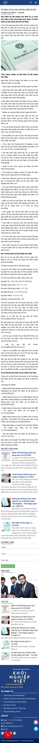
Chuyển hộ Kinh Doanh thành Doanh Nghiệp (19, 699)
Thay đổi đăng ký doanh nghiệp (14, 702)
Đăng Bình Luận (9, 566)
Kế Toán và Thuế (9, 705)
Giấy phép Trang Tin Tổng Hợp (14, 708)
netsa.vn (31, 740)
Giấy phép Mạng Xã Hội (11, 711)
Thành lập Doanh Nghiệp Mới (13, 695)
